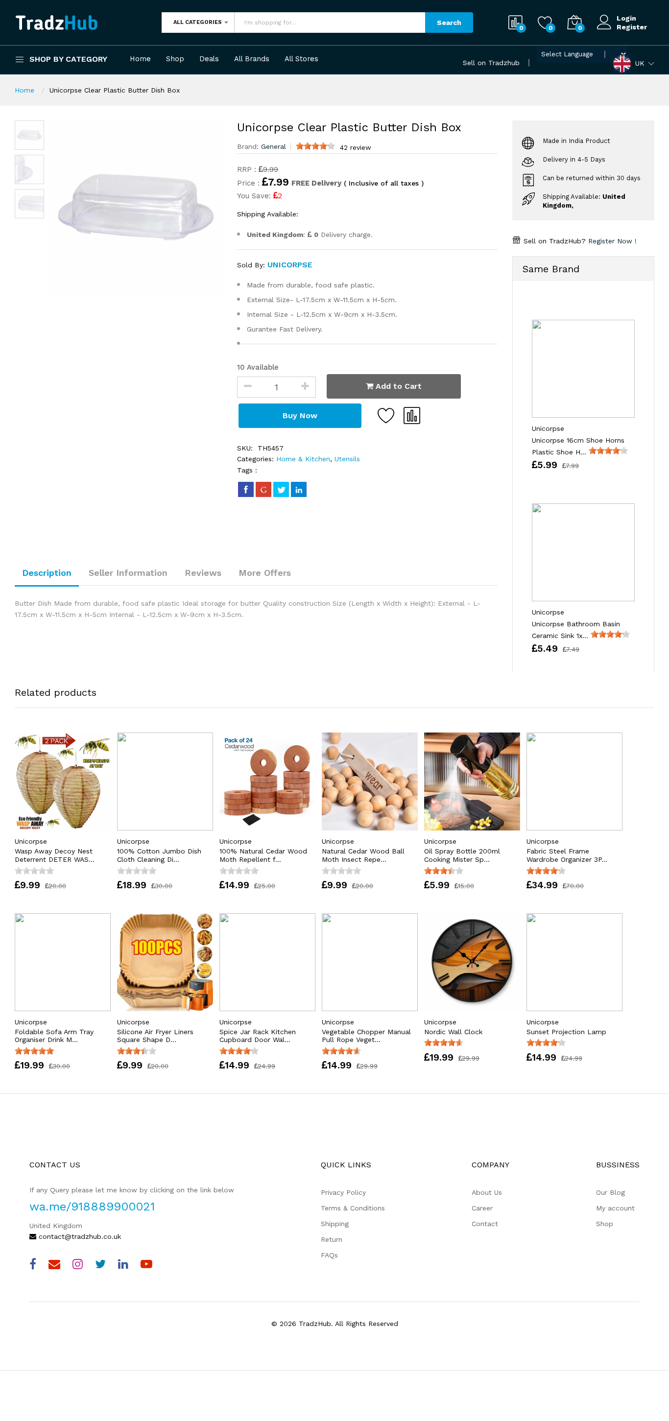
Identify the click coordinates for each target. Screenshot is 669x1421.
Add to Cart (397, 386)
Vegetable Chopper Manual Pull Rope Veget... (366, 1036)
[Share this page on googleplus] (263, 489)
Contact (485, 1224)
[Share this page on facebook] (246, 489)
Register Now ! (611, 241)
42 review (355, 147)
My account (615, 1208)
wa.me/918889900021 (92, 1206)
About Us (487, 1192)
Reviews (203, 573)
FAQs (329, 1255)
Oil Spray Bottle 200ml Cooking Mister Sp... (462, 855)
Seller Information (128, 573)
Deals (209, 59)
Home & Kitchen (303, 459)
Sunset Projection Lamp (566, 1032)
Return (331, 1239)
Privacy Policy (343, 1192)
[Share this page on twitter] (281, 489)
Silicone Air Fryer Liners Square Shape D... (155, 1036)
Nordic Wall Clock (453, 1032)
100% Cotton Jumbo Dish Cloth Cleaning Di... (159, 855)
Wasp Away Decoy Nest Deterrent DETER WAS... (55, 855)
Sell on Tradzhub (491, 63)
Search (449, 22)
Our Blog (610, 1192)
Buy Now (300, 415)
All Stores (301, 59)
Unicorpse (289, 264)
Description (47, 573)
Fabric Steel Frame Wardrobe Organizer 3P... (566, 855)
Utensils (346, 459)
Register (632, 27)
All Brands (251, 59)
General (273, 146)
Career (482, 1208)
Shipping (335, 1224)
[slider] (315, 146)
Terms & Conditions (353, 1208)
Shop (175, 59)
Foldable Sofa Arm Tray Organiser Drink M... (54, 1036)
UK (640, 63)
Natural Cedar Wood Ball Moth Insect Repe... (363, 855)
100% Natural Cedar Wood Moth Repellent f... (263, 855)
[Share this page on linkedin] (299, 489)
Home (140, 59)
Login (626, 18)
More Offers (265, 573)
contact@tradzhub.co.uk (78, 1236)
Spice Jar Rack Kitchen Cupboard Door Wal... (257, 1036)
